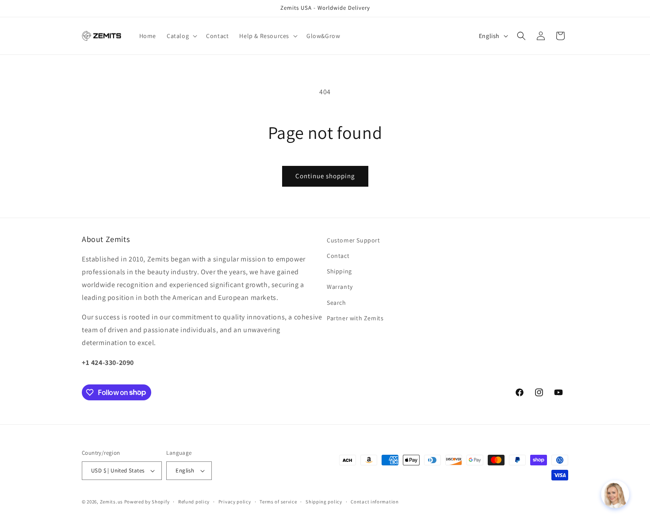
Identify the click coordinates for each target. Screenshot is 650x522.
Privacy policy (234, 502)
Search (336, 303)
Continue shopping (325, 176)
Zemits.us (111, 502)
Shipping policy (324, 502)
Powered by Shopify (147, 502)
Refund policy (194, 502)
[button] (181, 36)
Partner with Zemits (355, 318)
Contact (338, 256)
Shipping (339, 271)
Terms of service (278, 502)
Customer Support (353, 240)
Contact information (374, 502)
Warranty (340, 287)
